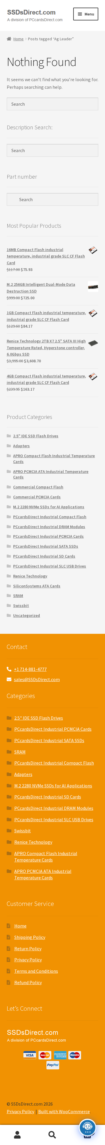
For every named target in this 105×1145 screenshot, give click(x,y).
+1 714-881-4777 (30, 669)
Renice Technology (30, 576)
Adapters (21, 445)
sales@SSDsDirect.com (37, 679)
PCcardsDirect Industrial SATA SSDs (45, 546)
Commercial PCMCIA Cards (37, 497)
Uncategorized (26, 615)
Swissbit (21, 605)
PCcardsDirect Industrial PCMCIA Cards (48, 536)
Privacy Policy (28, 960)
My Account (17, 1135)
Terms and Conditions (36, 971)
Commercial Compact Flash (38, 487)
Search (52, 1135)
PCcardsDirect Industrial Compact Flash (49, 516)
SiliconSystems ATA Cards (36, 586)
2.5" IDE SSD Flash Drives (35, 435)
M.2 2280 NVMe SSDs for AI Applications (48, 506)
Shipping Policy (29, 937)
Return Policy (27, 948)
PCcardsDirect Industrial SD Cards (44, 556)
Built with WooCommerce (64, 1111)
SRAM (18, 595)
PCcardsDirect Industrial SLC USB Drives (49, 566)
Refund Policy (28, 982)
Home (18, 38)
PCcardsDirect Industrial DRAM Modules (49, 526)
